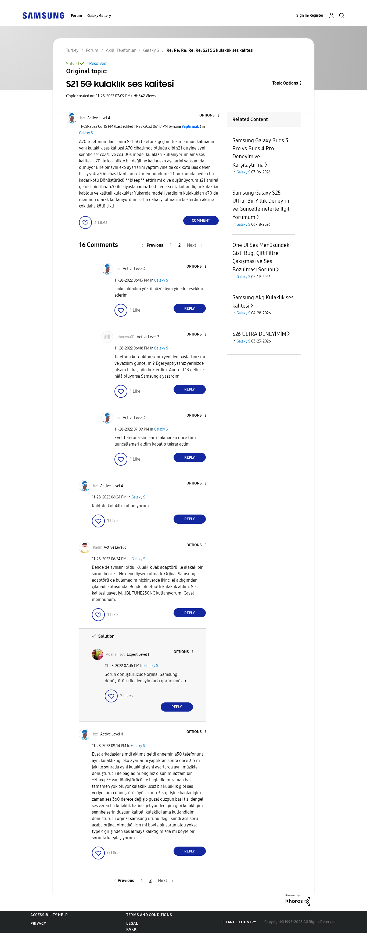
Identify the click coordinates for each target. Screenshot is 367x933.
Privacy (38, 923)
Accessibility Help (49, 915)
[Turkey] (43, 15)
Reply (189, 308)
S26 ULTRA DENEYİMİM (259, 334)
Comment (201, 220)
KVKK (131, 929)
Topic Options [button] (285, 83)
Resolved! (98, 63)
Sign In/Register (309, 15)
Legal (132, 923)
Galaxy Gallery (99, 15)
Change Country (239, 922)
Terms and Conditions (149, 915)
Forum (76, 15)
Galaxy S (86, 133)
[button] (209, 115)
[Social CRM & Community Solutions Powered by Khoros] (298, 899)
